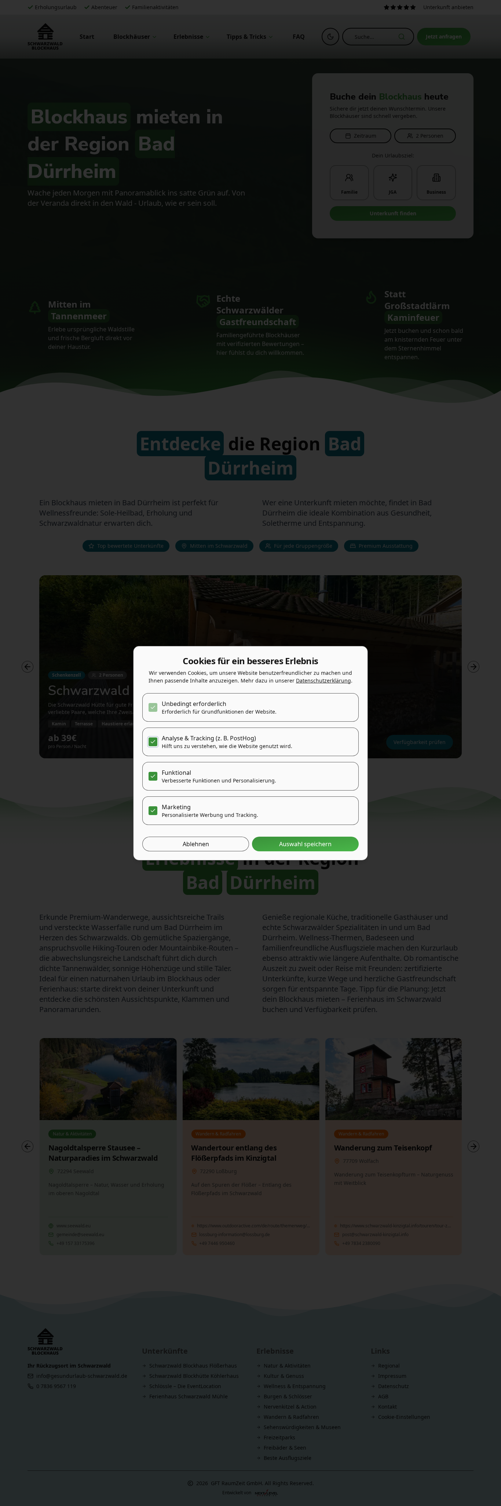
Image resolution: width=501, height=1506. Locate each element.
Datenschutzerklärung (323, 680)
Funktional (176, 773)
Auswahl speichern (305, 844)
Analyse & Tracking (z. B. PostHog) (209, 738)
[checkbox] (153, 707)
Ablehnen (196, 844)
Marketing (176, 807)
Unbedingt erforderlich (194, 704)
